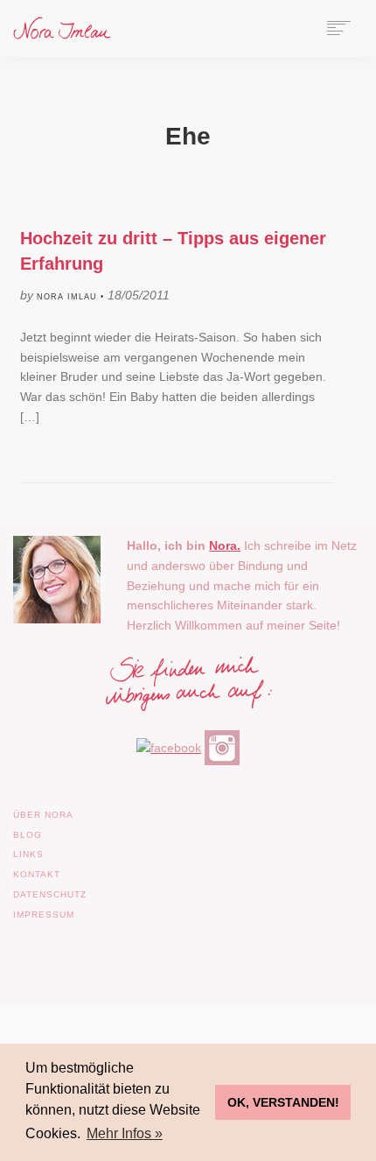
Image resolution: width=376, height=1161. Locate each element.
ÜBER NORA (43, 815)
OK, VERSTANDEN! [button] (283, 1102)
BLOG (27, 835)
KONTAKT (36, 874)
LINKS (28, 854)
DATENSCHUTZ (50, 894)
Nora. (224, 545)
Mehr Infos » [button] (125, 1133)
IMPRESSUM (43, 914)
